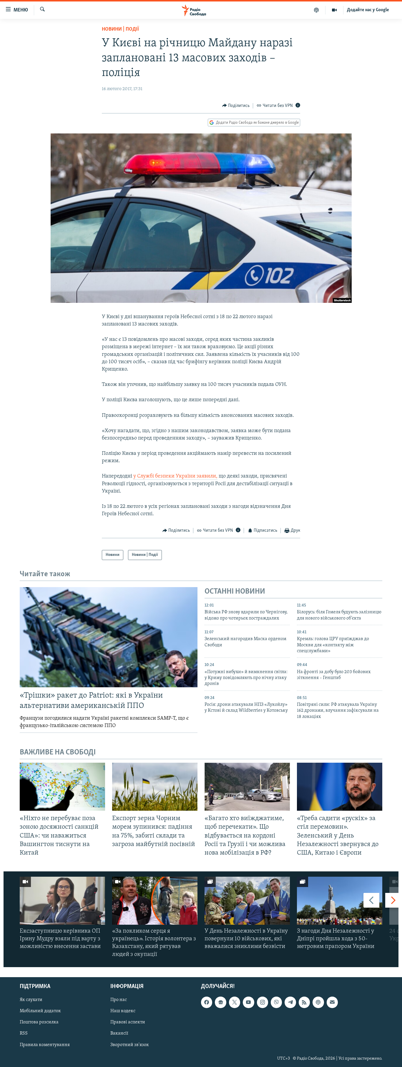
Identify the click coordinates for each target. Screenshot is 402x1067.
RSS (24, 1033)
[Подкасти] (316, 10)
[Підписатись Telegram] (290, 1002)
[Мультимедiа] (334, 10)
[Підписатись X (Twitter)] (234, 1002)
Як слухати (31, 999)
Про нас (118, 999)
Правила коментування (45, 1044)
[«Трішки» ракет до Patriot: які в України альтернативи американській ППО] (108, 637)
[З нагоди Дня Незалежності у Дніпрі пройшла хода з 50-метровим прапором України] (339, 901)
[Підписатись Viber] (276, 1002)
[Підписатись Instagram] (262, 1002)
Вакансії (119, 1033)
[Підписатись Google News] (220, 1002)
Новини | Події (120, 29)
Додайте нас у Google (368, 10)
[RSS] (304, 1002)
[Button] (236, 106)
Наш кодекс (122, 1011)
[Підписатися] (332, 1002)
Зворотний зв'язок (129, 1044)
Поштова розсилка (39, 1022)
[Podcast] (318, 1002)
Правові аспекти (127, 1022)
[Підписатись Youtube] (248, 1002)
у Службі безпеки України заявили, (175, 476)
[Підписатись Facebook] (206, 1002)
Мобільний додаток (40, 1011)
